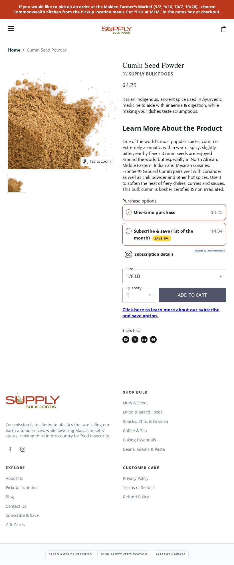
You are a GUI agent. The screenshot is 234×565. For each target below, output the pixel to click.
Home (14, 50)
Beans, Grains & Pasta (144, 449)
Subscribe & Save (22, 515)
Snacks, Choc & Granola (145, 421)
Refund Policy (136, 497)
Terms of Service (139, 487)
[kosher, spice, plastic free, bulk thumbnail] (16, 183)
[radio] (129, 212)
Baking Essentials (139, 440)
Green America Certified (70, 554)
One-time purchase (154, 212)
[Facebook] (10, 449)
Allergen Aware (170, 554)
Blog (10, 497)
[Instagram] (22, 449)
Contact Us (16, 506)
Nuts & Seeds (136, 403)
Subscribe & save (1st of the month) (163, 234)
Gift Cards (15, 524)
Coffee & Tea (135, 430)
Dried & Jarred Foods (143, 412)
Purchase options (139, 201)
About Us (14, 478)
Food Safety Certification (123, 554)
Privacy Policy (135, 478)
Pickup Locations (21, 487)
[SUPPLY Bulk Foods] (33, 401)
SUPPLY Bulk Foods (151, 74)
